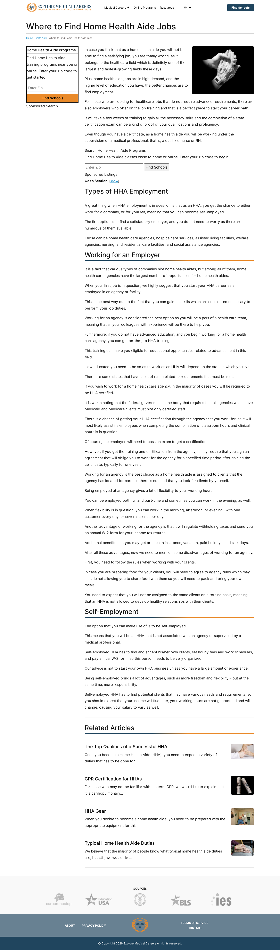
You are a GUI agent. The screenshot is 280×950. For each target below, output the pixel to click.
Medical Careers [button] (115, 7)
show (114, 181)
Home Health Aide (36, 37)
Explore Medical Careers (140, 943)
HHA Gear (95, 811)
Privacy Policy (94, 925)
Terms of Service (194, 923)
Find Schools (240, 7)
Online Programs (145, 7)
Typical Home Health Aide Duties (120, 843)
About (70, 925)
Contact (195, 928)
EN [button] (186, 7)
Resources (167, 7)
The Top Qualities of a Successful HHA (126, 746)
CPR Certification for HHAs (113, 778)
